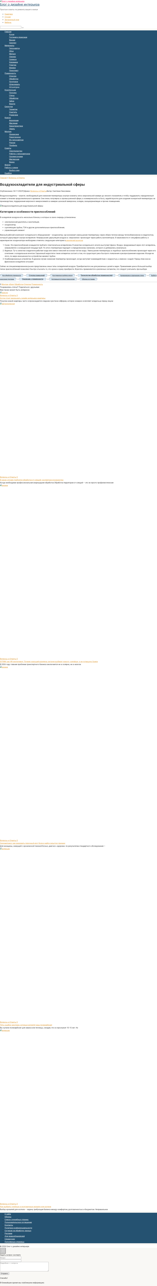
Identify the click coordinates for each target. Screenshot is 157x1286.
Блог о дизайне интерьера (20, 4)
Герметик (13, 109)
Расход (12, 143)
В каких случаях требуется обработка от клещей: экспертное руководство (31, 480)
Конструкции (10, 90)
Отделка (12, 76)
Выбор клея (14, 170)
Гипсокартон (14, 48)
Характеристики (16, 126)
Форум (7, 165)
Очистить (13, 112)
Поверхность (10, 73)
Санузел (12, 43)
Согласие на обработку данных (18, 1231)
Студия (8, 17)
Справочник (10, 1239)
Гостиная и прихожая (18, 37)
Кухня (11, 34)
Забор (11, 101)
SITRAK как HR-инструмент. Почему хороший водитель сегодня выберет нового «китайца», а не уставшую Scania (49, 662)
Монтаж (8, 131)
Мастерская (14, 159)
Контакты (9, 1225)
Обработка (13, 79)
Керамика (13, 62)
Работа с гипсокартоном (19, 154)
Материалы (9, 45)
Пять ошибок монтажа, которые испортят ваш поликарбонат (26, 1025)
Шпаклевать (14, 84)
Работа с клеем (11, 168)
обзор (11, 284)
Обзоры (8, 1217)
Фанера (12, 68)
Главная (8, 32)
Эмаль (12, 129)
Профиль (13, 145)
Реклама (8, 1233)
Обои (11, 51)
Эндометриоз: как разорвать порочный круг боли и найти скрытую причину (32, 843)
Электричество (15, 151)
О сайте (8, 1214)
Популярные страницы (14, 1242)
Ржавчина (13, 115)
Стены (12, 95)
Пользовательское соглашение (18, 1222)
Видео (12, 162)
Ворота (12, 104)
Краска (8, 118)
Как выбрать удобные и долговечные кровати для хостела (25, 1207)
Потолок (13, 93)
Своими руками (16, 156)
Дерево (12, 57)
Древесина (14, 134)
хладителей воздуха (74, 240)
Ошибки (8, 173)
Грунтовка (13, 82)
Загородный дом (12, 20)
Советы (8, 148)
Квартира (9, 14)
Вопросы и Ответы (38, 191)
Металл (12, 54)
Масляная (13, 123)
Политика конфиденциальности (18, 1228)
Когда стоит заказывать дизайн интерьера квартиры (23, 298)
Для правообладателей (15, 1236)
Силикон (13, 59)
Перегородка (15, 137)
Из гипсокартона (16, 140)
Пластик (12, 65)
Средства (9, 107)
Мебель (8, 22)
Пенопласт (13, 70)
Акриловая (14, 120)
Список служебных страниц (17, 1220)
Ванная (12, 40)
